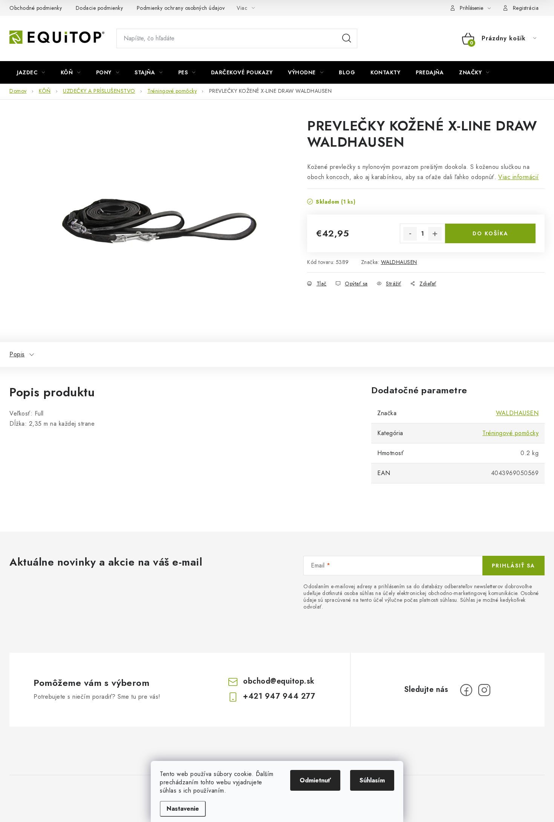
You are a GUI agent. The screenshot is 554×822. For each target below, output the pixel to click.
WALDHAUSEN (399, 262)
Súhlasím (372, 780)
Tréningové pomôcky (510, 433)
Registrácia (526, 8)
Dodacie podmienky (99, 8)
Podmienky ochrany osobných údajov (181, 8)
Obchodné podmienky (35, 8)
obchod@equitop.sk (279, 681)
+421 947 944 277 (279, 696)
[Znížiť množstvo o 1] (410, 234)
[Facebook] (466, 690)
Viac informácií (518, 177)
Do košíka (490, 233)
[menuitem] (31, 72)
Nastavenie (183, 808)
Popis (17, 354)
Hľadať (346, 38)
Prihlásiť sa (513, 565)
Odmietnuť (315, 780)
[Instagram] (484, 690)
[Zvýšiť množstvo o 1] (435, 234)
